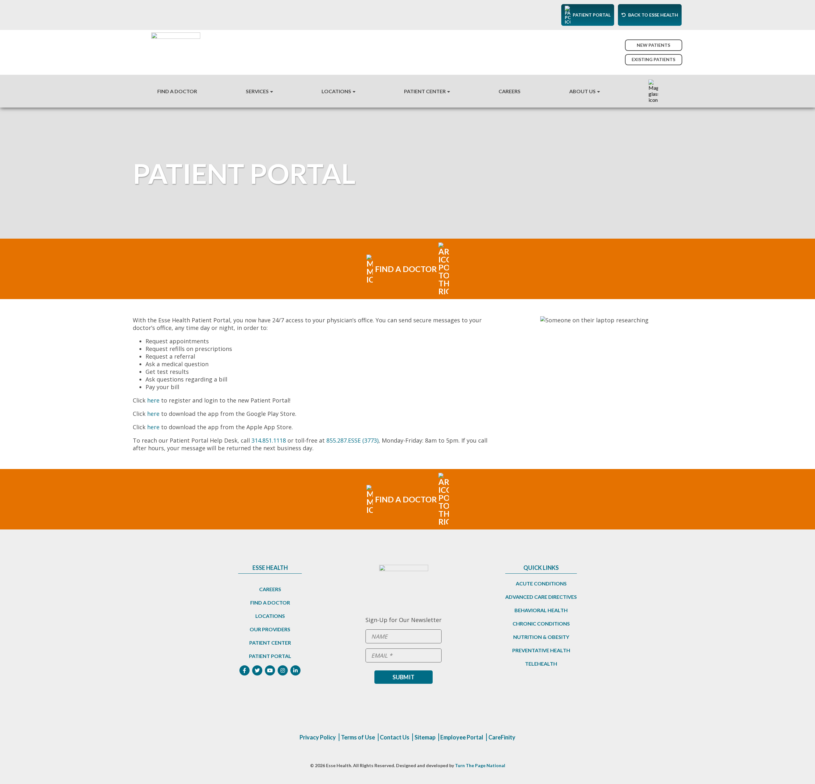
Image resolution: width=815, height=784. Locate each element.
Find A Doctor (177, 91)
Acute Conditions (541, 583)
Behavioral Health (541, 610)
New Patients (653, 45)
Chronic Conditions (541, 623)
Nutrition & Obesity (541, 637)
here (154, 400)
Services (257, 91)
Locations (336, 91)
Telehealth (541, 664)
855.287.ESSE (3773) (352, 440)
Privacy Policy (318, 737)
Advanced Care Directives (541, 597)
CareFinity (501, 737)
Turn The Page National (480, 765)
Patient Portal (270, 656)
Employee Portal (461, 737)
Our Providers (270, 629)
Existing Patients (653, 59)
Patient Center (425, 91)
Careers (510, 91)
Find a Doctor (270, 602)
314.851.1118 (269, 440)
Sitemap (425, 737)
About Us (582, 91)
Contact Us (394, 737)
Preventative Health (541, 650)
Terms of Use (358, 737)
